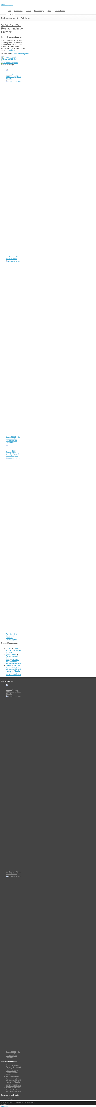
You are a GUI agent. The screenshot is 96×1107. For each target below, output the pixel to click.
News (49, 11)
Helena (8, 665)
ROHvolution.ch (7, 5)
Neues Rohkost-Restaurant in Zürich (13, 650)
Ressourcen (18, 11)
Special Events (60, 11)
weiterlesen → (12, 50)
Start (9, 11)
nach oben (4, 1106)
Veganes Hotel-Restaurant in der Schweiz (12, 28)
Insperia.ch (5, 1104)
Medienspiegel (39, 11)
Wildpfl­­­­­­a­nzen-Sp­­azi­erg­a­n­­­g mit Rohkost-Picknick (13, 661)
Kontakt (10, 15)
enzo (7, 660)
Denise (8, 648)
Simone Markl (11, 654)
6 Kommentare (16, 54)
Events (28, 11)
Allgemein (26, 54)
